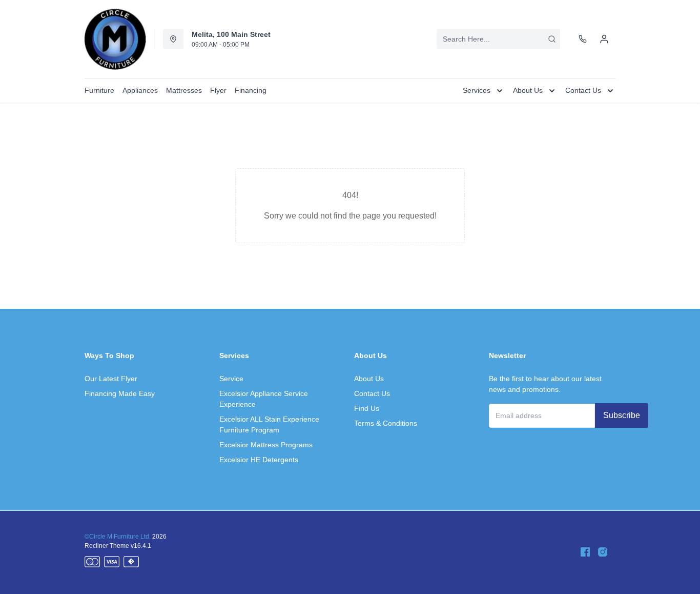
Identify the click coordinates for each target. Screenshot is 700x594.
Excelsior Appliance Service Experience (263, 398)
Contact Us (372, 393)
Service (231, 378)
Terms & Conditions (385, 423)
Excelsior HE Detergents (258, 460)
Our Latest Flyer (111, 378)
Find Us (366, 408)
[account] (604, 39)
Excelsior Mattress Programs (266, 445)
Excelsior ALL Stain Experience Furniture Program (269, 424)
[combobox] (498, 39)
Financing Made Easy (120, 393)
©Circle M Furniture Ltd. (118, 536)
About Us (369, 378)
